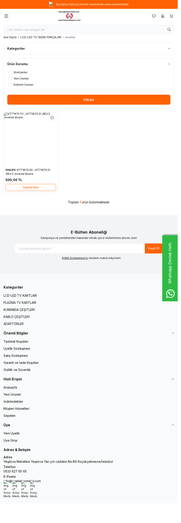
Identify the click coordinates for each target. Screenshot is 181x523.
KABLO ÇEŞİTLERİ (17, 317)
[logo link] (79, 16)
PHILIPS (11, 170)
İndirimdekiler (13, 401)
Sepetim (9, 415)
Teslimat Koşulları (16, 341)
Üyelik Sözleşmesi (17, 348)
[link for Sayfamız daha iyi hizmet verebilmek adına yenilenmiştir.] (89, 4)
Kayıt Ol (153, 248)
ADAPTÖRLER (14, 324)
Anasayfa (10, 387)
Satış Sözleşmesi (16, 355)
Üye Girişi (10, 440)
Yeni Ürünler (12, 394)
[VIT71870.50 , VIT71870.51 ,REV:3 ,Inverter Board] (31, 139)
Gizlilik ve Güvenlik (17, 370)
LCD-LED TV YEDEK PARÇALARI (41, 37)
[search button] (169, 29)
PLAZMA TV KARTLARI (20, 302)
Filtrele (88, 100)
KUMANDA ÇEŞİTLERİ (19, 310)
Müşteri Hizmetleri (16, 408)
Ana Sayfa (10, 37)
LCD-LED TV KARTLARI (20, 295)
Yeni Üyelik (12, 433)
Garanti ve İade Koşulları (21, 362)
